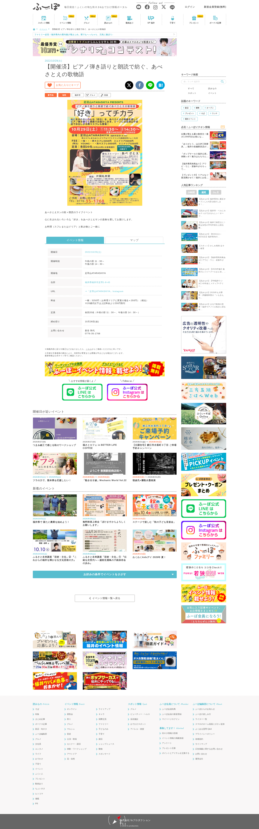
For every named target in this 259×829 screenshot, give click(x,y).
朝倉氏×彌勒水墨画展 (144, 480)
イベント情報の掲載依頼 (172, 738)
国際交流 (102, 719)
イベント (65, 23)
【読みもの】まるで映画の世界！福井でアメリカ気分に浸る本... (212, 307)
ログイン (190, 7)
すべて (191, 88)
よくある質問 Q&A (203, 729)
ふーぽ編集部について (207, 704)
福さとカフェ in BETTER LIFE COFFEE (100, 446)
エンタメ (39, 749)
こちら (89, 349)
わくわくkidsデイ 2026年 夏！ (149, 557)
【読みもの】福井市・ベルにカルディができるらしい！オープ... (212, 213)
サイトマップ (201, 744)
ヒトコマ (39, 794)
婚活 (101, 739)
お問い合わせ (201, 754)
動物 (101, 749)
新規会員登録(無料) (215, 7)
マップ (134, 240)
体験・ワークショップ (76, 749)
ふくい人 (39, 774)
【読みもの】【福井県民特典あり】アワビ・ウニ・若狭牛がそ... (212, 260)
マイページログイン (171, 719)
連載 (37, 799)
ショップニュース (106, 744)
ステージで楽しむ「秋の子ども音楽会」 (154, 522)
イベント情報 (75, 240)
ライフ (38, 754)
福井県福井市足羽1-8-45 (97, 282)
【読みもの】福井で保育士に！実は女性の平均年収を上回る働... (212, 225)
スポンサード (104, 754)
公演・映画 (72, 739)
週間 (203, 192)
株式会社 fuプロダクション (135, 820)
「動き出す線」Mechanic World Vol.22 (105, 480)
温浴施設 (134, 719)
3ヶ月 (216, 192)
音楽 (106, 95)
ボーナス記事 (215, 23)
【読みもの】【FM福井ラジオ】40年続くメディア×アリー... (210, 283)
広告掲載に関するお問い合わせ (209, 749)
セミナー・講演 (74, 744)
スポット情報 (137, 704)
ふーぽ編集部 (41, 734)
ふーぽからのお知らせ (205, 709)
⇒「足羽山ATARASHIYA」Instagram (104, 291)
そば (37, 709)
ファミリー (103, 724)
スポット (43, 23)
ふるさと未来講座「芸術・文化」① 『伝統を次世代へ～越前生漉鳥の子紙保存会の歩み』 (105, 560)
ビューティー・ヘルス (140, 714)
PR (36, 803)
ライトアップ (104, 709)
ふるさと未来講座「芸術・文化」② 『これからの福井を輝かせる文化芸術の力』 (55, 558)
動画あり (130, 23)
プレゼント (194, 23)
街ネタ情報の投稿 (170, 733)
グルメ (87, 23)
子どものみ (103, 729)
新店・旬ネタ (41, 729)
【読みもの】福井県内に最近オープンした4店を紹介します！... (212, 201)
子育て (173, 23)
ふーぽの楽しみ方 (203, 714)
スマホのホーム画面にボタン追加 (210, 724)
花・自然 (71, 759)
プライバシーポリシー (205, 734)
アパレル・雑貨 (137, 729)
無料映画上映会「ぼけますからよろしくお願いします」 (104, 523)
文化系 (38, 744)
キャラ (101, 714)
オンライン (72, 709)
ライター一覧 (201, 719)
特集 (37, 714)
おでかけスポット (138, 724)
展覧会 (70, 714)
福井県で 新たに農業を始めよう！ (51, 522)
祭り (69, 719)
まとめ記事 (40, 719)
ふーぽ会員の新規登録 (172, 714)
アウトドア (72, 754)
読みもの (108, 23)
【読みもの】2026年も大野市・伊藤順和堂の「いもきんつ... (211, 295)
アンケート (167, 743)
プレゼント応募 (169, 748)
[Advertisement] (203, 51)
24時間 (191, 192)
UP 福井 (151, 23)
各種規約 (199, 739)
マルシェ (71, 729)
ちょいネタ (40, 788)
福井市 (78, 95)
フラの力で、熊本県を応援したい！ (52, 480)
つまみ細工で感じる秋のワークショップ (54, 445)
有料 (64, 95)
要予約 (51, 95)
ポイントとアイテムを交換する (175, 753)
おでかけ (39, 759)
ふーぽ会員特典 (169, 709)
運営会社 (199, 759)
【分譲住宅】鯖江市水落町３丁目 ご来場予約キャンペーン (155, 446)
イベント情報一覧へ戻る (106, 598)
